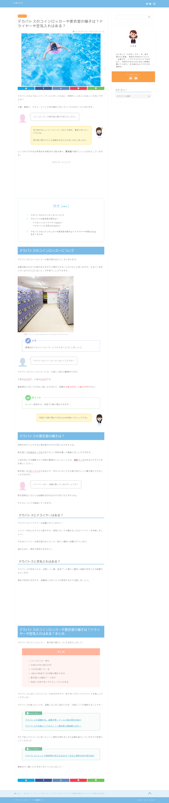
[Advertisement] (61, 181)
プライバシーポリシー (23, 800)
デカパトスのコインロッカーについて (47, 215)
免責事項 (38, 800)
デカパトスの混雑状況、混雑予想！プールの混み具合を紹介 (53, 720)
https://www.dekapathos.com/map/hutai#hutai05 (49, 334)
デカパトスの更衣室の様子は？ (45, 219)
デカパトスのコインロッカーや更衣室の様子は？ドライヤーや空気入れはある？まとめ (63, 232)
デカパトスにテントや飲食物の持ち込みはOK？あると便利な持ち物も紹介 (60, 755)
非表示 (64, 206)
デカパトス (22, 16)
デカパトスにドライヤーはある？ (49, 222)
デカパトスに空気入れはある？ (48, 226)
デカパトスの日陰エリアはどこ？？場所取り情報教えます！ (53, 726)
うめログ (18, 2)
